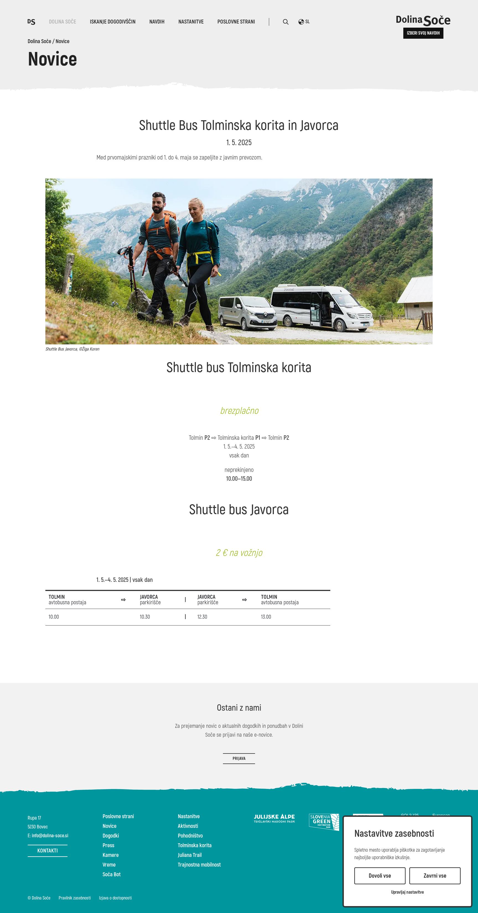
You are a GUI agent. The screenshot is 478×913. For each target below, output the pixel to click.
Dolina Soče (62, 21)
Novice (62, 41)
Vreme (109, 865)
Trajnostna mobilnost (199, 865)
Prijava (239, 758)
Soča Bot (112, 874)
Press (108, 845)
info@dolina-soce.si (50, 836)
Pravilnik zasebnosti (75, 898)
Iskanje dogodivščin (113, 21)
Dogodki (111, 836)
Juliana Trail (190, 855)
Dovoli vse (380, 876)
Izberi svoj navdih (423, 33)
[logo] (31, 21)
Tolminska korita (195, 845)
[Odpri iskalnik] (286, 22)
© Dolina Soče (39, 898)
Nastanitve (191, 21)
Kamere (111, 855)
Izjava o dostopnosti (115, 898)
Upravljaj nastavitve (407, 892)
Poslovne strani (236, 21)
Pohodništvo (190, 836)
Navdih (157, 21)
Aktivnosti (188, 826)
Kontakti (47, 850)
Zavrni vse (435, 876)
